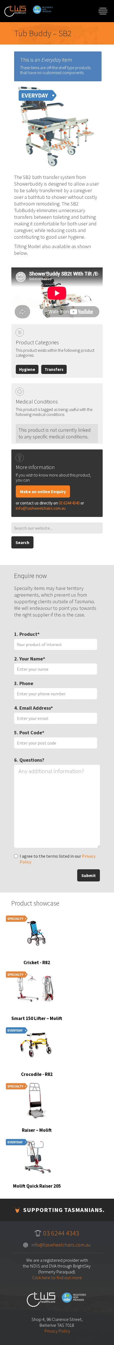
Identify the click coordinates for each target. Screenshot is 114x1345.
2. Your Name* (29, 658)
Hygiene (27, 369)
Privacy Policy (57, 1331)
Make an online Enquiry (43, 491)
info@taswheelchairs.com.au (61, 1245)
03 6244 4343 (69, 503)
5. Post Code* (29, 732)
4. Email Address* (33, 708)
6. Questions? (29, 760)
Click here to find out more (57, 1277)
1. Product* (27, 634)
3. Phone (23, 683)
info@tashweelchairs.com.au (41, 508)
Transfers (54, 369)
